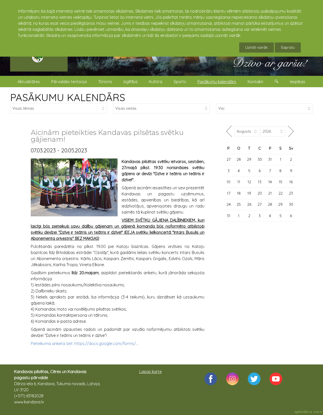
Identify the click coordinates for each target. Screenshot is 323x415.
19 (249, 193)
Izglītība (130, 81)
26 (249, 204)
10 (228, 181)
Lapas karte (150, 371)
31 (270, 159)
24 (229, 204)
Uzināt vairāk (256, 47)
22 (281, 193)
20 (260, 193)
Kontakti (255, 81)
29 (249, 159)
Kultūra (155, 81)
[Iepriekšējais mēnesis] (229, 131)
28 (239, 159)
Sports (180, 81)
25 (239, 204)
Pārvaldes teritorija (69, 81)
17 (228, 193)
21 (270, 193)
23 (291, 193)
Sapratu (288, 47)
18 (239, 193)
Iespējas (297, 81)
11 (238, 181)
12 (249, 181)
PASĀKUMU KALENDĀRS (67, 97)
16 (291, 181)
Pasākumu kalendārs (216, 81)
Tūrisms (105, 81)
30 (260, 159)
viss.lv (317, 412)
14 (270, 181)
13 (259, 181)
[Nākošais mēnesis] (290, 131)
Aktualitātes (29, 81)
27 (229, 159)
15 (280, 181)
